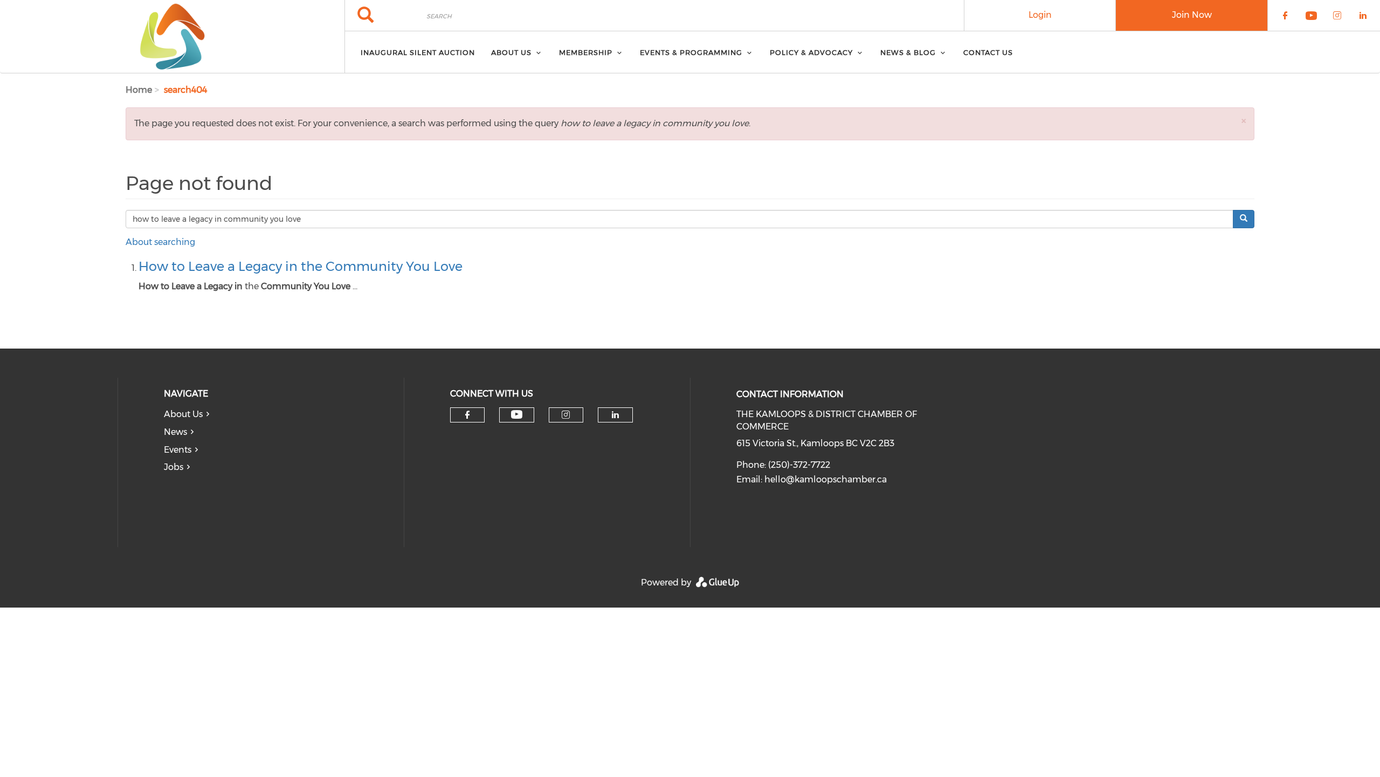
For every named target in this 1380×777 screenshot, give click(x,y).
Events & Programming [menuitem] (691, 52)
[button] (1243, 120)
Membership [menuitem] (585, 52)
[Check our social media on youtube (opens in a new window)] (516, 414)
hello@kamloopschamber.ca (825, 479)
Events (177, 450)
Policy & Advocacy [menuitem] (811, 52)
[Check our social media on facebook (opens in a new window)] (467, 415)
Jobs (173, 467)
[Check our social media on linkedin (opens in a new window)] (615, 415)
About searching (160, 242)
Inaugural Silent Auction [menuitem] (418, 52)
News (175, 432)
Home (139, 90)
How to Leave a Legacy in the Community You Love (301, 266)
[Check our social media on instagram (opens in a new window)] (565, 415)
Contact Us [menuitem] (988, 52)
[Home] (172, 36)
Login (1040, 15)
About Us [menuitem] (511, 52)
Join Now (1192, 15)
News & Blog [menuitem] (908, 52)
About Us (183, 414)
